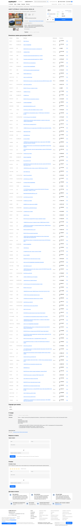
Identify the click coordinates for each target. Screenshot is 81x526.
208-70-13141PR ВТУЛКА (28, 77)
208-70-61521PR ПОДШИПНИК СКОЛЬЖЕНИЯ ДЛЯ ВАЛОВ (34, 262)
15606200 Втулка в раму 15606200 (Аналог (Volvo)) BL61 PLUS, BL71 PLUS (37, 291)
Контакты (28, 4)
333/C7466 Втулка (27, 171)
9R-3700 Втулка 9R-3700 (28, 273)
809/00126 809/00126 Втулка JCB (29, 229)
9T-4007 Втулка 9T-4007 (28, 153)
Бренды (18, 4)
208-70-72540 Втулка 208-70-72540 (30, 393)
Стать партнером (34, 516)
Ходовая (63, 515)
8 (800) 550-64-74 (12, 510)
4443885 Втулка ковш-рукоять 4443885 (30, 204)
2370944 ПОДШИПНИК (28, 102)
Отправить (13, 456)
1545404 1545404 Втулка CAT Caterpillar (30, 276)
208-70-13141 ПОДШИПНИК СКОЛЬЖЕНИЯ (31, 323)
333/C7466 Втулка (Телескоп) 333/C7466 (31, 378)
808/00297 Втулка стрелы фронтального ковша (32, 258)
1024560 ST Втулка (27, 91)
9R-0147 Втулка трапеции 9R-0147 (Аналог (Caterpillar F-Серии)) (35, 218)
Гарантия (32, 515)
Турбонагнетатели (65, 512)
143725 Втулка (26, 247)
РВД (51, 513)
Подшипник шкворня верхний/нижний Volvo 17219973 (33, 55)
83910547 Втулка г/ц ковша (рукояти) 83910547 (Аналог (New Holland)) (36, 331)
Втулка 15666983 (27, 255)
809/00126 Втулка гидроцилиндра (30, 62)
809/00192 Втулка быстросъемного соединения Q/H (33, 48)
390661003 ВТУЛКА (27, 131)
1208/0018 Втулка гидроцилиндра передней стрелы (33, 364)
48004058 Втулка (27, 367)
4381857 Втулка (26, 215)
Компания (23, 4)
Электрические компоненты (67, 516)
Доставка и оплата (68, 10)
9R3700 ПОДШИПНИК (27, 244)
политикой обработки (12, 519)
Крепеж (40, 516)
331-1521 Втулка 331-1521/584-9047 (30, 117)
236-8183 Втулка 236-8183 (28, 302)
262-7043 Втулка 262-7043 (28, 197)
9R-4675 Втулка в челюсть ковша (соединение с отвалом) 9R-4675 (35, 371)
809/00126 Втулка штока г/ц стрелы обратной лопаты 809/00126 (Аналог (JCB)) (38, 80)
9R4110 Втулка (26, 41)
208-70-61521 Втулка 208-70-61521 (30, 396)
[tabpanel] (40, 447)
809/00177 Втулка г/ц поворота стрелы (30, 88)
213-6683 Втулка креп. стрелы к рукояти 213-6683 (32, 251)
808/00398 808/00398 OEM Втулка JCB (30, 193)
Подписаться (69, 522)
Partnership (32, 518)
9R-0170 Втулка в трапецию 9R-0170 (30, 124)
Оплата (64, 4)
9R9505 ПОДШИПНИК (27, 157)
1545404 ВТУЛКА (27, 52)
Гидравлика (41, 512)
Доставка (60, 4)
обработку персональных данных (63, 525)
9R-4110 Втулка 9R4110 (28, 84)
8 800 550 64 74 (57, 503)
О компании (33, 512)
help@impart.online (58, 504)
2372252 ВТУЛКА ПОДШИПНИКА (29, 66)
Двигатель (41, 513)
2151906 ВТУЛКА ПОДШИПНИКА (29, 182)
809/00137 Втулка (27, 186)
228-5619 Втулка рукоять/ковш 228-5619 (31, 305)
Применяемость (33, 11)
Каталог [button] (11, 4)
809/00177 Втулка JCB (27, 287)
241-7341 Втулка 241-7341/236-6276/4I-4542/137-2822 (33, 284)
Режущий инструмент (54, 515)
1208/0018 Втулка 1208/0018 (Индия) (30, 280)
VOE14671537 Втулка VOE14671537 (30, 356)
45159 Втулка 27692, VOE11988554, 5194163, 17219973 (33, 109)
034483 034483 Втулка (27, 73)
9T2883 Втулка (26, 95)
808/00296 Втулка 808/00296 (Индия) (30, 207)
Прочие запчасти (42, 519)
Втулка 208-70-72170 (27, 160)
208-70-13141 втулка (27, 309)
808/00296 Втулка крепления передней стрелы (32, 385)
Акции (15, 4)
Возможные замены (26, 11)
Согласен (9, 523)
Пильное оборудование (43, 518)
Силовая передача (54, 516)
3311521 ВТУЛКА (27, 138)
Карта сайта (64, 519)
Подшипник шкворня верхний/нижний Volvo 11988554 (33, 59)
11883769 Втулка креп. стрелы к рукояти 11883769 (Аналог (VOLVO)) (36, 168)
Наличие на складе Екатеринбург (23, 415)
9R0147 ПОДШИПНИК (27, 44)
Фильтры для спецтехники (67, 513)
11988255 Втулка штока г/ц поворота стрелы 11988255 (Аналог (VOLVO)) (36, 222)
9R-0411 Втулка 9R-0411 (28, 175)
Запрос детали (54, 4)
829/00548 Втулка (27, 135)
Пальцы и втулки (16, 432)
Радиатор (52, 512)
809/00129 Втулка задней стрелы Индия (31, 233)
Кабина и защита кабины (43, 515)
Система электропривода (55, 519)
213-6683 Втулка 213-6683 (28, 211)
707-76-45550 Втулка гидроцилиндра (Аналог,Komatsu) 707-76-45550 (36, 316)
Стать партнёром (69, 4)
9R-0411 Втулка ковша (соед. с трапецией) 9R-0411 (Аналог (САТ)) (35, 338)
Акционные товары (42, 510)
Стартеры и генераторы (66, 510)
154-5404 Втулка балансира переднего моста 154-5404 (33, 298)
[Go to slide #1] (14, 29)
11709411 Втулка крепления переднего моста (32, 294)
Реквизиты (32, 513)
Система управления (54, 518)
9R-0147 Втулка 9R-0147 (28, 345)
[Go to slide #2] (17, 29)
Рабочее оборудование (24, 432)
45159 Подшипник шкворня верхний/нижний (31, 70)
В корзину (63, 19)
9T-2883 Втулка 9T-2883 (28, 200)
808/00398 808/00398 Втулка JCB (29, 106)
